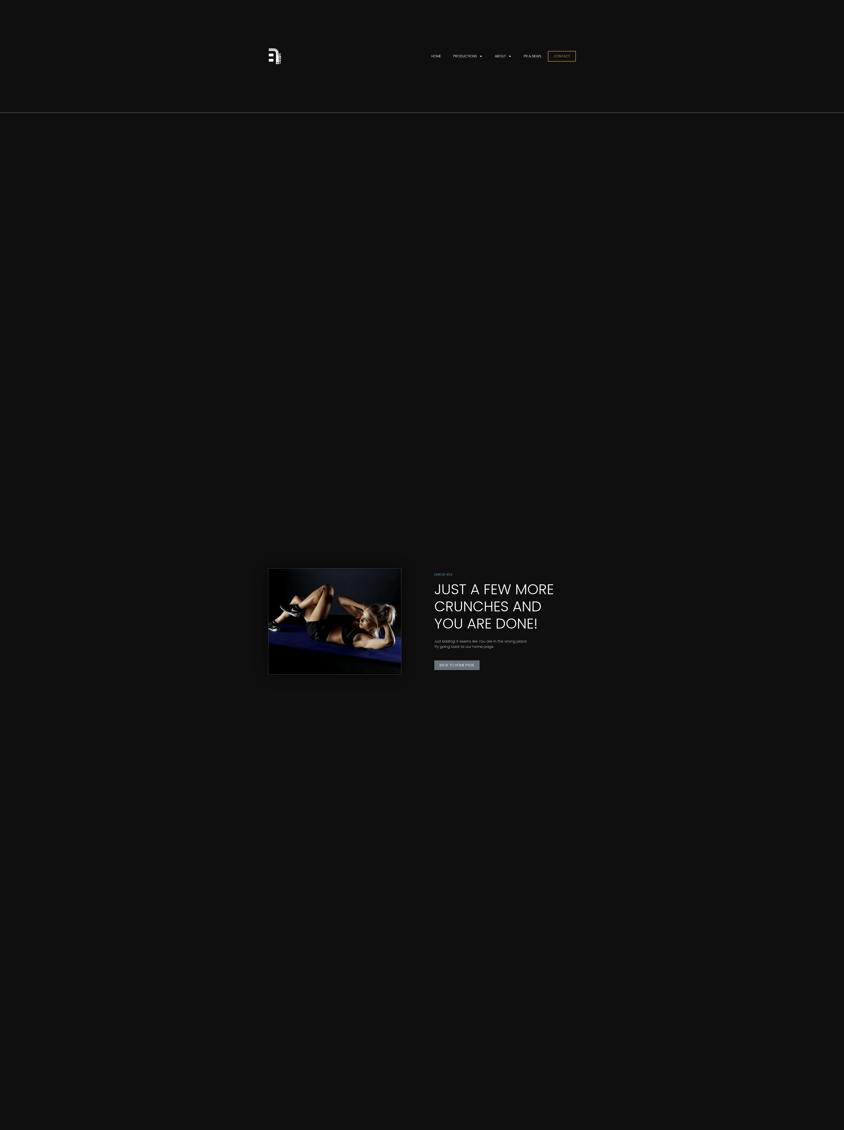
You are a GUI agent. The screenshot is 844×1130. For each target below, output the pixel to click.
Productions (465, 56)
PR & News (532, 56)
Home (436, 56)
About (500, 56)
